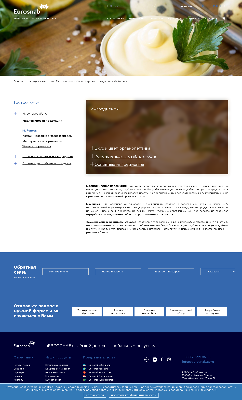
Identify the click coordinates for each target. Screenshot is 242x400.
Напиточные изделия (56, 365)
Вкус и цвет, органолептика (122, 148)
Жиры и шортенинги (36, 146)
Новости (18, 376)
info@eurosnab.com (198, 361)
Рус (226, 6)
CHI (215, 6)
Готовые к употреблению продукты (47, 163)
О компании (115, 18)
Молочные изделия (55, 372)
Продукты (175, 18)
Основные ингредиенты (119, 164)
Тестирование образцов (87, 312)
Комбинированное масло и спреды (47, 135)
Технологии (137, 18)
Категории (47, 81)
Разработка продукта (212, 312)
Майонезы (30, 130)
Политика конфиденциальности (133, 395)
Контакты (211, 18)
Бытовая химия (53, 380)
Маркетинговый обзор (181, 312)
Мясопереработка (35, 113)
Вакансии (19, 369)
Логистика (156, 18)
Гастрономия (64, 81)
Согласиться (95, 395)
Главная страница (25, 81)
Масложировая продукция (93, 81)
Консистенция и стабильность (125, 156)
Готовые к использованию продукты (48, 156)
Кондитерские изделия (57, 369)
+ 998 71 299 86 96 (196, 357)
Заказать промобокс (149, 312)
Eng (204, 6)
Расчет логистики (118, 312)
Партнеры (193, 18)
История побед (22, 365)
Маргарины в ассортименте (42, 141)
